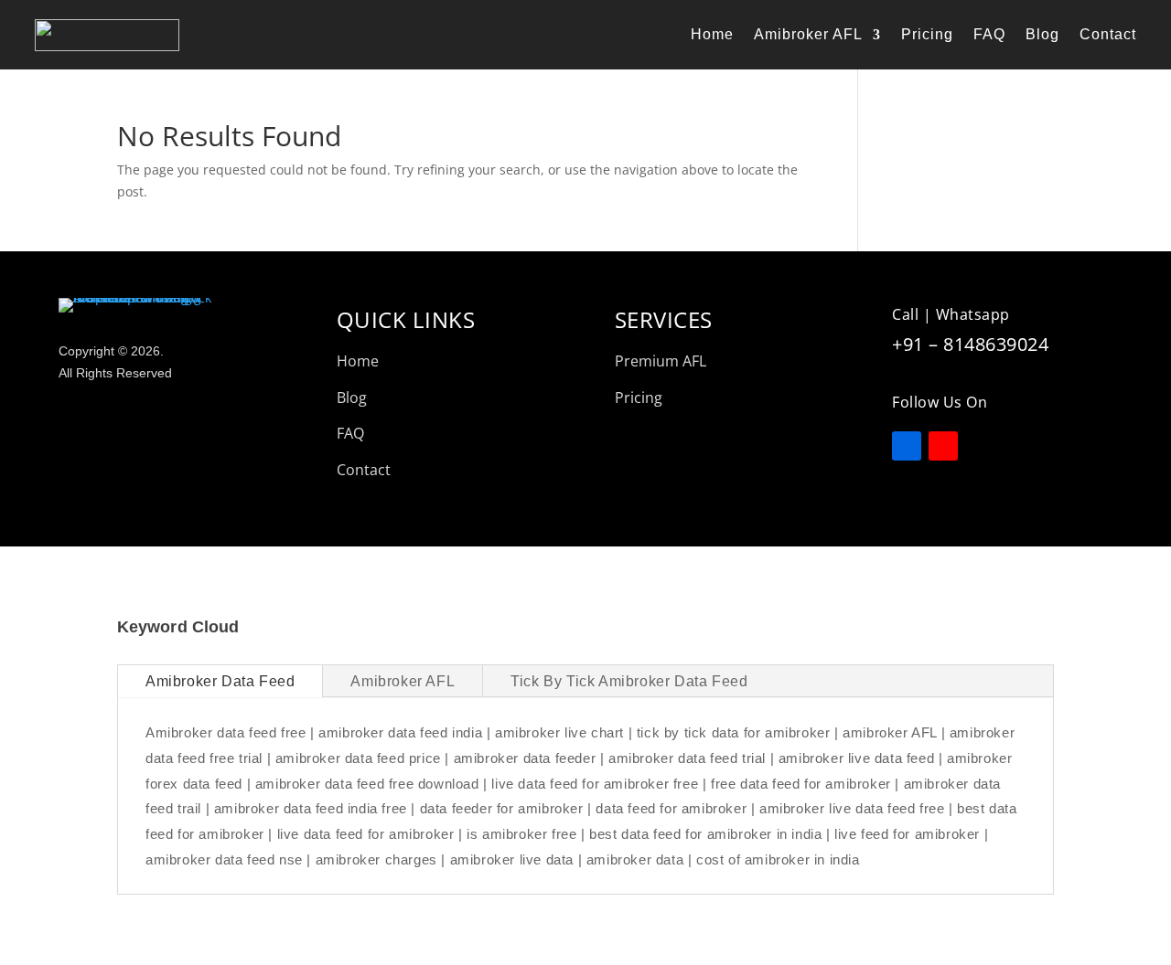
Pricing (927, 34)
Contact (1108, 34)
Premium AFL (660, 361)
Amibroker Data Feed (220, 681)
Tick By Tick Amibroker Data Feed (628, 681)
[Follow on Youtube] (943, 446)
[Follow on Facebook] (906, 446)
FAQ (989, 34)
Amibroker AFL (808, 34)
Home (712, 34)
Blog (1042, 34)
